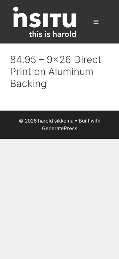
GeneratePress (59, 128)
